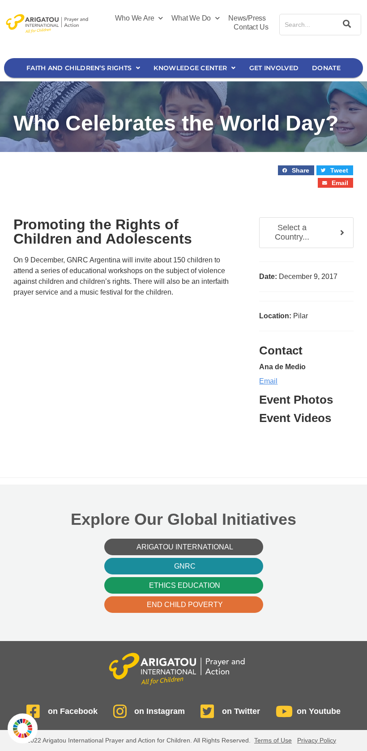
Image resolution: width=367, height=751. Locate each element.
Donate (326, 68)
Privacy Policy (316, 740)
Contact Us (251, 27)
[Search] (345, 24)
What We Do (191, 18)
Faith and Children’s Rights (79, 68)
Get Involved (274, 68)
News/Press (247, 18)
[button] (296, 170)
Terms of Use (273, 740)
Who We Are (134, 18)
